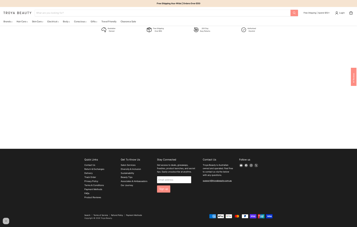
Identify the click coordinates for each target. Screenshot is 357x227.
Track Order (90, 177)
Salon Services (128, 165)
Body (66, 21)
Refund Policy (117, 215)
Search (87, 215)
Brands (7, 21)
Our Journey (127, 185)
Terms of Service (100, 215)
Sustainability (127, 173)
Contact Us (89, 165)
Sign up (163, 188)
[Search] (294, 13)
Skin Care (37, 21)
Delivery (88, 173)
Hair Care (22, 21)
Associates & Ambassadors (134, 181)
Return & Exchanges (94, 169)
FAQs (86, 193)
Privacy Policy (91, 181)
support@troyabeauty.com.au (217, 180)
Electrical (52, 21)
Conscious (79, 21)
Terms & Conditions (94, 185)
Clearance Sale (128, 21)
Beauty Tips (126, 177)
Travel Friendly (108, 21)
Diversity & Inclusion (131, 169)
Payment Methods (93, 189)
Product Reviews (92, 197)
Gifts (93, 21)
